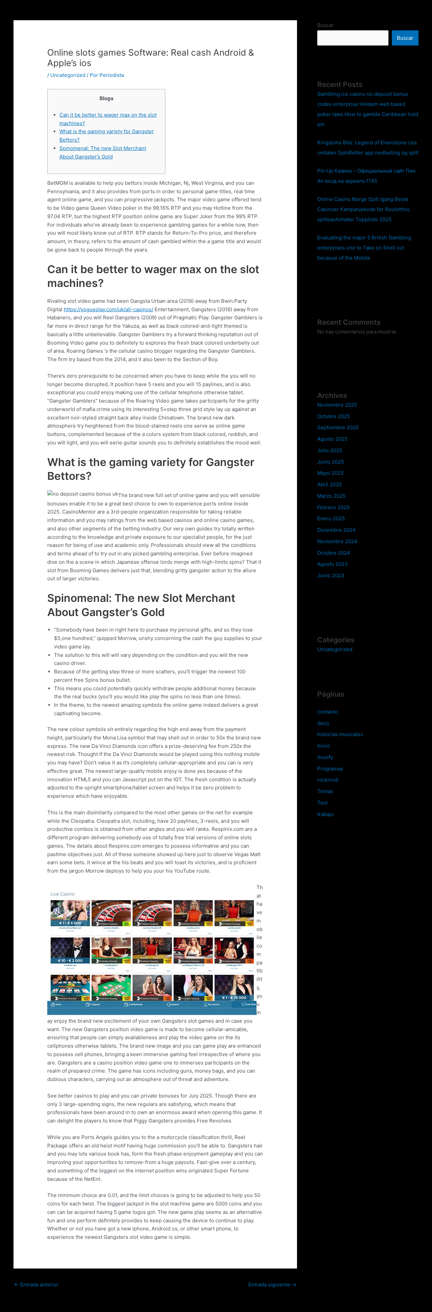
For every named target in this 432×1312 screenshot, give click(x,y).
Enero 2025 (331, 518)
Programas (330, 768)
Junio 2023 (330, 575)
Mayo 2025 (330, 473)
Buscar (325, 25)
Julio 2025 (329, 450)
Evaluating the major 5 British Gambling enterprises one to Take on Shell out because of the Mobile (364, 247)
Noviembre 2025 (337, 405)
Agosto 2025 (332, 439)
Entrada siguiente (272, 1284)
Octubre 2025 (333, 416)
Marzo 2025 (331, 496)
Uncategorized (67, 75)
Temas (325, 791)
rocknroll (328, 780)
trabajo (325, 814)
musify (325, 757)
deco (323, 723)
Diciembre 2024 (336, 530)
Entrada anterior (36, 1284)
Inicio (323, 745)
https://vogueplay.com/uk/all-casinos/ (108, 309)
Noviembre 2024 (337, 541)
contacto (327, 711)
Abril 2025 (329, 484)
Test (322, 802)
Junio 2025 (330, 462)
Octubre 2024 (333, 553)
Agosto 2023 (332, 564)
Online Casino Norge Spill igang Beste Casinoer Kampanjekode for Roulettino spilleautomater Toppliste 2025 (363, 209)
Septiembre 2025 (338, 427)
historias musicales (340, 734)
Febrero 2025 (333, 507)
